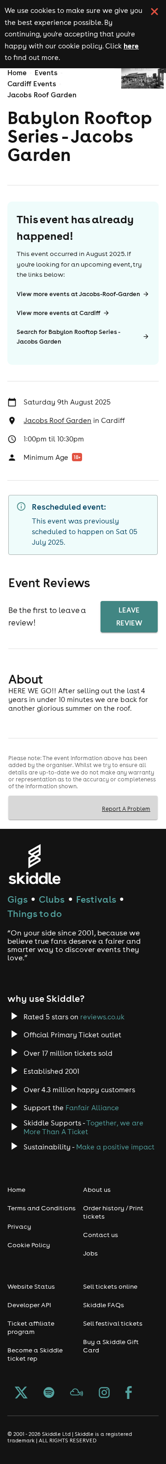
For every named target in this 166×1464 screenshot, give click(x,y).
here (131, 45)
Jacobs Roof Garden (42, 94)
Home (17, 72)
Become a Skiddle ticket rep (35, 1354)
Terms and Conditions (41, 1208)
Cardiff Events (31, 83)
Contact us (100, 1235)
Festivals (96, 899)
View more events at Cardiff (59, 313)
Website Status (31, 1286)
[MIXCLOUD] (76, 1393)
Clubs (52, 899)
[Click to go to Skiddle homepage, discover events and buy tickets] (34, 864)
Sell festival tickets (112, 1323)
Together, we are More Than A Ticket (83, 1127)
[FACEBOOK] (128, 1393)
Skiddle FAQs (103, 1305)
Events (46, 72)
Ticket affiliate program (30, 1327)
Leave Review (129, 616)
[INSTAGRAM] (104, 1393)
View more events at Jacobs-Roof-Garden (78, 294)
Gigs (17, 899)
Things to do (34, 913)
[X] (21, 1393)
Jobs (90, 1253)
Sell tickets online (110, 1286)
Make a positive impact (115, 1147)
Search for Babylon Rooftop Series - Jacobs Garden (68, 336)
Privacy (19, 1226)
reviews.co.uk (102, 1016)
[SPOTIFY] (49, 1393)
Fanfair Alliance (92, 1107)
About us (97, 1189)
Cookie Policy (28, 1245)
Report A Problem (126, 808)
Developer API (29, 1305)
